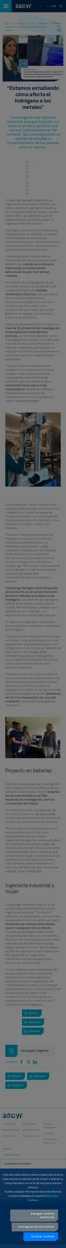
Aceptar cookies (42, 1236)
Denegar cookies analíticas (42, 1216)
